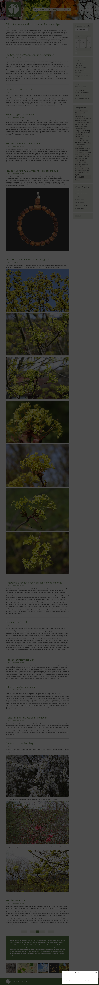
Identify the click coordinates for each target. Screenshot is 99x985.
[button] (96, 973)
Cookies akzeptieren (69, 980)
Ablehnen (79, 980)
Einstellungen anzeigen (90, 980)
